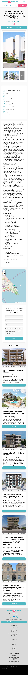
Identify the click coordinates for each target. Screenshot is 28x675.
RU (15, 5)
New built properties (14, 627)
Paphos (14, 644)
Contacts (14, 662)
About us (14, 655)
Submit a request (22, 5)
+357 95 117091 (16, 613)
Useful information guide (14, 656)
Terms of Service (6, 672)
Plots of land (14, 635)
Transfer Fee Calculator (14, 660)
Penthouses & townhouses (14, 633)
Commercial (14, 634)
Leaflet (16, 302)
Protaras (14, 648)
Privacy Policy (23, 671)
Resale (14, 629)
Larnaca (14, 643)
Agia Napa (14, 647)
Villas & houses (14, 631)
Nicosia (14, 645)
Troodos (14, 649)
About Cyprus (14, 658)
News (14, 659)
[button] (4, 271)
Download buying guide (14, 622)
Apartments (14, 630)
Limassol (14, 641)
